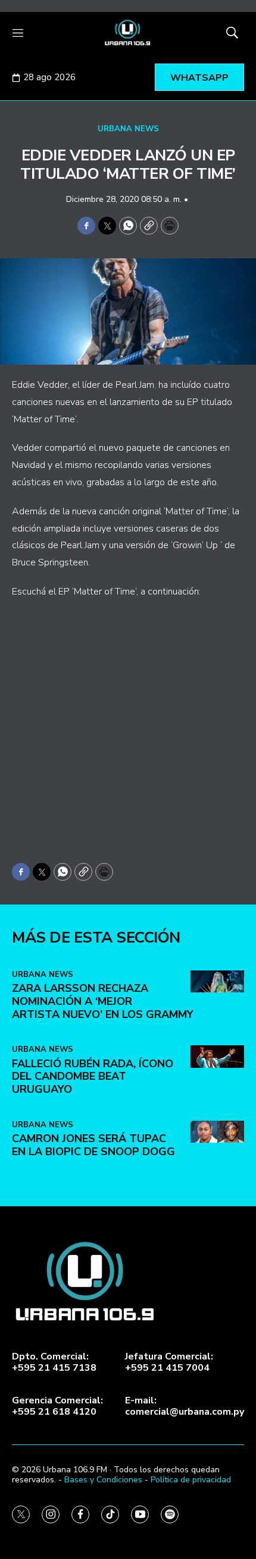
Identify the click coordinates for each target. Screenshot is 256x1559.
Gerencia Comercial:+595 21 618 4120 (57, 1406)
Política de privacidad (191, 1479)
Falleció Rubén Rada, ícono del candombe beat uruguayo (92, 1076)
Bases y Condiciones (103, 1479)
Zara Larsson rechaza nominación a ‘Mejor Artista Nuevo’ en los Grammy (102, 1001)
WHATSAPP (199, 77)
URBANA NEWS (128, 129)
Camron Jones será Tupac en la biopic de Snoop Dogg (93, 1145)
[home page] (128, 33)
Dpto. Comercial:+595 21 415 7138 (54, 1362)
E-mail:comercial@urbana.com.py (184, 1406)
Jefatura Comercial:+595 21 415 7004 (169, 1362)
